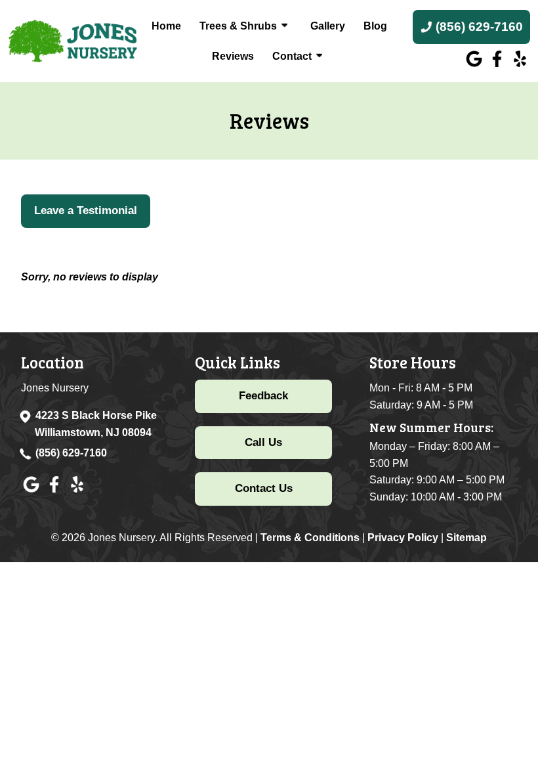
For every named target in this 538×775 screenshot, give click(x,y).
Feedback (263, 395)
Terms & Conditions (310, 537)
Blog (375, 26)
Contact (292, 56)
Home (166, 26)
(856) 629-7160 (71, 452)
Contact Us (264, 488)
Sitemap (466, 537)
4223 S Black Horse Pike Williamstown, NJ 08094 (96, 424)
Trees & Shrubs (238, 26)
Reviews (233, 56)
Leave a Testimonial (85, 210)
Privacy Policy (402, 537)
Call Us (263, 442)
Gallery (327, 26)
